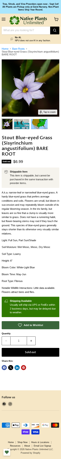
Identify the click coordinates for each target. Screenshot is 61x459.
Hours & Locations (40, 442)
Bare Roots (18, 48)
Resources (15, 446)
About (27, 446)
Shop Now (22, 442)
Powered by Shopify (30, 453)
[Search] (54, 30)
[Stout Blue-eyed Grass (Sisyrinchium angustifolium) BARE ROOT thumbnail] (7, 124)
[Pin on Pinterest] (23, 367)
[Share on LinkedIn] (17, 367)
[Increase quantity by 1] (31, 340)
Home (5, 48)
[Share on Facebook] (4, 367)
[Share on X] (10, 367)
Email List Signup (42, 446)
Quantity (6, 333)
